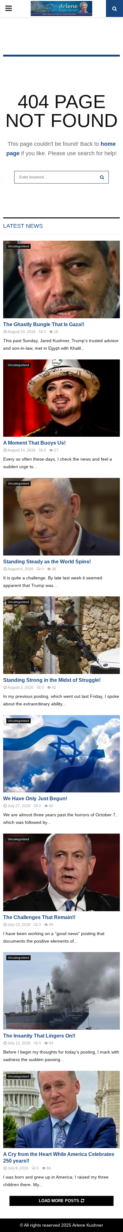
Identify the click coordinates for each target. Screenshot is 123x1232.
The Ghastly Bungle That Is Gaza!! (43, 324)
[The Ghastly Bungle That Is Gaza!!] (61, 279)
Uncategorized (18, 246)
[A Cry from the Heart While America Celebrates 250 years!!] (61, 1109)
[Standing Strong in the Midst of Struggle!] (61, 635)
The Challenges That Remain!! (39, 917)
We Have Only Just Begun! (35, 798)
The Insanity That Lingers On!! (39, 1035)
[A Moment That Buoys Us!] (61, 398)
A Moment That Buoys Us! (34, 443)
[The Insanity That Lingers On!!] (61, 991)
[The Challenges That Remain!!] (61, 872)
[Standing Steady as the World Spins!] (61, 517)
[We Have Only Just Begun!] (61, 754)
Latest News (23, 226)
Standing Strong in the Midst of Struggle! (52, 680)
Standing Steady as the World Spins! (47, 561)
